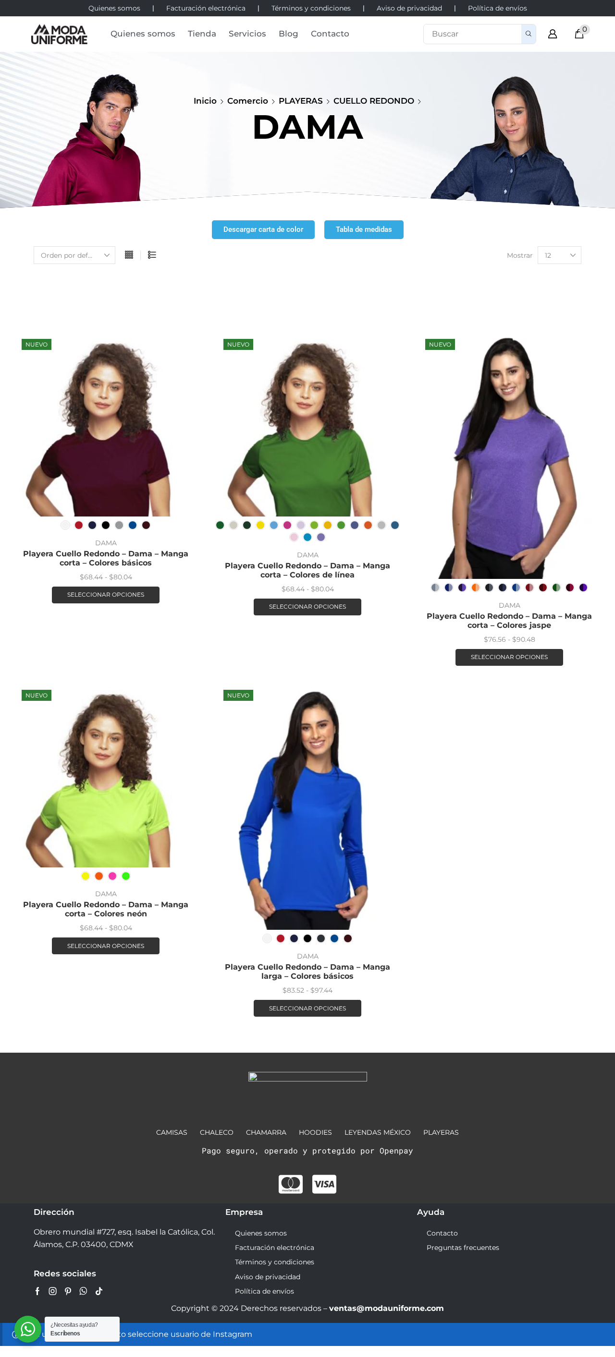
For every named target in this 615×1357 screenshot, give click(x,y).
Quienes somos (261, 1233)
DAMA (106, 543)
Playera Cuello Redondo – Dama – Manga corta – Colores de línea (307, 570)
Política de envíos (264, 1291)
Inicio (205, 101)
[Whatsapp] (83, 1291)
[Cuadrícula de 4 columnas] (129, 255)
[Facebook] (37, 1291)
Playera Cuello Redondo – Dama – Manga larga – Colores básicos (307, 971)
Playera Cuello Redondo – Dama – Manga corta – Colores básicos (105, 558)
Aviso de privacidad (267, 1277)
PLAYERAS (301, 101)
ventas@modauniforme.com (386, 1308)
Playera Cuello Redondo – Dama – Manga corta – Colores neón (105, 909)
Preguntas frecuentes (463, 1247)
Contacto (442, 1233)
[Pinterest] (68, 1291)
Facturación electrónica (274, 1247)
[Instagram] (53, 1291)
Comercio (247, 101)
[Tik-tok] (99, 1291)
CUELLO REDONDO (373, 101)
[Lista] (152, 255)
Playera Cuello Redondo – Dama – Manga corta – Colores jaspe (509, 621)
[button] (552, 34)
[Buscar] (528, 34)
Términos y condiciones (274, 1262)
